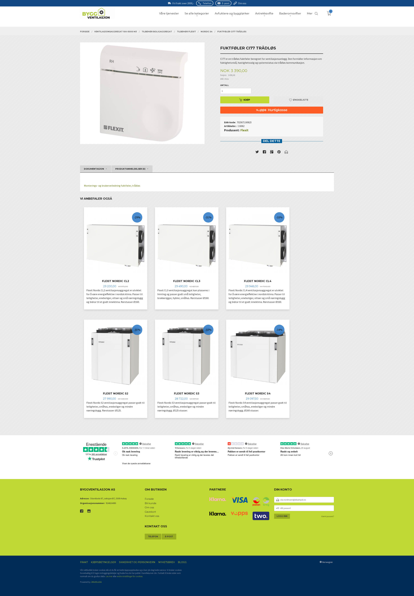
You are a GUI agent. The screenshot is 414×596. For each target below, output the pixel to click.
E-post (225, 3)
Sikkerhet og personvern (137, 562)
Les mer (109, 576)
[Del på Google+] (272, 152)
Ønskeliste (300, 99)
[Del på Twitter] (257, 152)
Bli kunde (150, 503)
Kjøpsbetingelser (103, 562)
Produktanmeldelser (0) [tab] (130, 169)
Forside (149, 498)
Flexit (244, 130)
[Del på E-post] (286, 152)
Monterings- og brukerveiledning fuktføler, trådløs (112, 185)
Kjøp (247, 99)
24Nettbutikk (96, 582)
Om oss (242, 3)
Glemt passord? (327, 516)
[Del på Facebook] (264, 152)
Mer (309, 13)
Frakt (84, 562)
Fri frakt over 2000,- (183, 3)
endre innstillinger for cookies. (130, 576)
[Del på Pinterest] (279, 152)
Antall (224, 85)
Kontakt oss (152, 516)
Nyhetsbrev (166, 562)
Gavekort (150, 511)
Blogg (182, 562)
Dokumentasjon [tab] (94, 169)
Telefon (207, 3)
